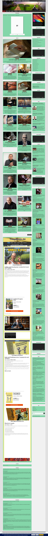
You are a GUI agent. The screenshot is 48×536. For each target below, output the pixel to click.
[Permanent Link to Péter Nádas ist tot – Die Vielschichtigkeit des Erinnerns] (10, 159)
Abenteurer (42, 85)
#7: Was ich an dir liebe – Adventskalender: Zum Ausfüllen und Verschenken (38, 211)
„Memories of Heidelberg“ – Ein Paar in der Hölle (24, 146)
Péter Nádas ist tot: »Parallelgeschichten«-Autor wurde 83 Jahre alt (24, 164)
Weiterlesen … (35, 202)
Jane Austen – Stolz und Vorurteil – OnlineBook (11, 15)
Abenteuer (39, 85)
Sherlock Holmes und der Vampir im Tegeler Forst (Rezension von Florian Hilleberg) (39, 286)
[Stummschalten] (42, 35)
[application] (39, 33)
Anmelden (34, 407)
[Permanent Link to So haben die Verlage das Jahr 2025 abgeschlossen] (24, 221)
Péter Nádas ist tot (10, 92)
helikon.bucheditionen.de (36, 42)
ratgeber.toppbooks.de (35, 66)
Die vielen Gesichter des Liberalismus (7, 512)
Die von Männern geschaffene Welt (37, 13)
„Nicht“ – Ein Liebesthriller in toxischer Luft (10, 211)
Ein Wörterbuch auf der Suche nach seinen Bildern (9, 518)
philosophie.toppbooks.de (36, 65)
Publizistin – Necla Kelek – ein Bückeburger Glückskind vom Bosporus (38, 369)
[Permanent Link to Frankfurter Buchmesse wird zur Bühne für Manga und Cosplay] (10, 101)
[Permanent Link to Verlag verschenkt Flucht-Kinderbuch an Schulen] (24, 102)
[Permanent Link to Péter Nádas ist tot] (10, 86)
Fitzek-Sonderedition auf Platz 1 (38, 146)
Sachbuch (12, 11)
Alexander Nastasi (34, 85)
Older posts (29, 234)
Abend (37, 85)
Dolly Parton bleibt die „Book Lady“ (24, 206)
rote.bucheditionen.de (35, 44)
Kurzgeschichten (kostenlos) (22, 11)
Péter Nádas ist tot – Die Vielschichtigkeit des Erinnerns (10, 168)
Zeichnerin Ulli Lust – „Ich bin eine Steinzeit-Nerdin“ (38, 166)
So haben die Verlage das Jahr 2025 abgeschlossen (24, 227)
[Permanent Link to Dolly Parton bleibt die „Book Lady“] (24, 200)
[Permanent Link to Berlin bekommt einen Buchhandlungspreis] (10, 221)
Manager (8, 75)
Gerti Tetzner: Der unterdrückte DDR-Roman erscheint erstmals (38, 124)
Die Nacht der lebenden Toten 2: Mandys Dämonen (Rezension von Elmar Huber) (38, 333)
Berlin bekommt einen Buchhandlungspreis (9, 227)
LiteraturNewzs (17, 58)
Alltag (38, 86)
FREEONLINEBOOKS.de (24, 6)
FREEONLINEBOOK (16, 11)
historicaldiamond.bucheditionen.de (37, 43)
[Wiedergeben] (33, 35)
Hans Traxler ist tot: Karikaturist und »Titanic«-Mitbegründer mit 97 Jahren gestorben (24, 185)
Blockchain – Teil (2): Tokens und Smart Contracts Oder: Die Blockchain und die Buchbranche (38, 255)
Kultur (7, 11)
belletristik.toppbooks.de (35, 60)
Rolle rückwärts (10, 74)
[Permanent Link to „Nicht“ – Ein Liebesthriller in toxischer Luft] (10, 202)
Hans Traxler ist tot (24, 92)
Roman (9, 11)
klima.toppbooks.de (35, 61)
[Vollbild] (43, 35)
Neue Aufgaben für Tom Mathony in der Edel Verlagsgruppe (39, 156)
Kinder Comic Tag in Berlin (10, 125)
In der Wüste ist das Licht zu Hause (7, 487)
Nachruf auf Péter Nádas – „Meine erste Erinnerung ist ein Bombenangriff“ (9, 190)
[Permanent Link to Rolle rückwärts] (10, 68)
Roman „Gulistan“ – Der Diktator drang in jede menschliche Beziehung (38, 104)
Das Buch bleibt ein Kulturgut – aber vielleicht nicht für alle (17, 59)
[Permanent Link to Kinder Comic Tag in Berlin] (10, 119)
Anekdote (33, 86)
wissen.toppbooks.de (35, 71)
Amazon (35, 86)
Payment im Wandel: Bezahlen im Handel (24, 125)
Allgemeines (36, 87)
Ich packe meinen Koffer (6, 476)
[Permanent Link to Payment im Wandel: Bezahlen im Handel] (24, 119)
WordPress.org (34, 411)
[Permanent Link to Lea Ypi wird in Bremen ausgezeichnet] (10, 136)
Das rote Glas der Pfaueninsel (6, 493)
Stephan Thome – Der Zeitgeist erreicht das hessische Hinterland (38, 114)
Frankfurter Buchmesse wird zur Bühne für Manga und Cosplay (10, 108)
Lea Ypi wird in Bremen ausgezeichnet (10, 142)
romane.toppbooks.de (35, 67)
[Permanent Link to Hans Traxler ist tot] (24, 86)
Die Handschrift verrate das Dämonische (8, 524)
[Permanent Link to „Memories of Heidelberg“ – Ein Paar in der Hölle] (24, 138)
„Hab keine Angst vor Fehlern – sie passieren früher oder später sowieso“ (24, 75)
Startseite (4, 11)
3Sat (36, 86)
